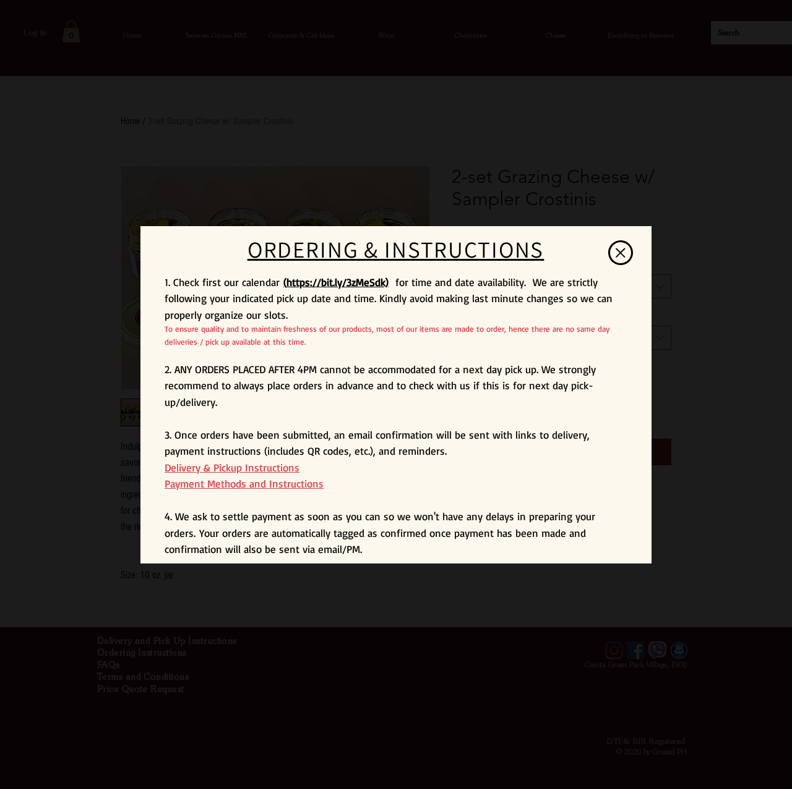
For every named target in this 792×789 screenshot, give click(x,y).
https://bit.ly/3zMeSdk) (337, 282)
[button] (620, 252)
